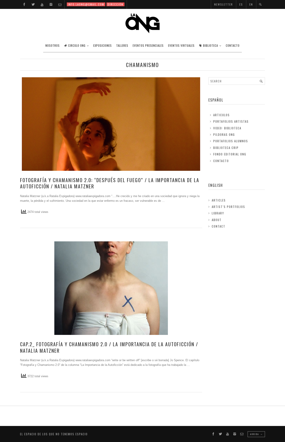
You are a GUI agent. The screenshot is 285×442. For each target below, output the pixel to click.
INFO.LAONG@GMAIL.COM (86, 4)
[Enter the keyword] (261, 81)
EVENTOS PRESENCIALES (148, 45)
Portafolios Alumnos (230, 141)
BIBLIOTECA (210, 45)
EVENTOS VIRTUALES (181, 45)
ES (241, 4)
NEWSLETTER (223, 4)
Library (218, 213)
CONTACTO (233, 45)
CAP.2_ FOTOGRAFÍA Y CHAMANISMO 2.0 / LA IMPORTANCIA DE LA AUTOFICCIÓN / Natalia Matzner (109, 347)
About (217, 220)
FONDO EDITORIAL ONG (229, 154)
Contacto (221, 161)
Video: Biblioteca (227, 128)
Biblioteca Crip (226, 147)
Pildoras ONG (224, 134)
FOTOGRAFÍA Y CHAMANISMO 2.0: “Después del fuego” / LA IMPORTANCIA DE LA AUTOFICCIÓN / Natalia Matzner (109, 183)
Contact (218, 226)
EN (251, 4)
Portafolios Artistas (231, 121)
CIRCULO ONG (77, 45)
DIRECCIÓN (115, 4)
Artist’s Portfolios (228, 206)
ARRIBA (255, 434)
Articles (219, 200)
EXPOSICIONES (102, 45)
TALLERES (122, 45)
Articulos (221, 115)
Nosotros (52, 45)
